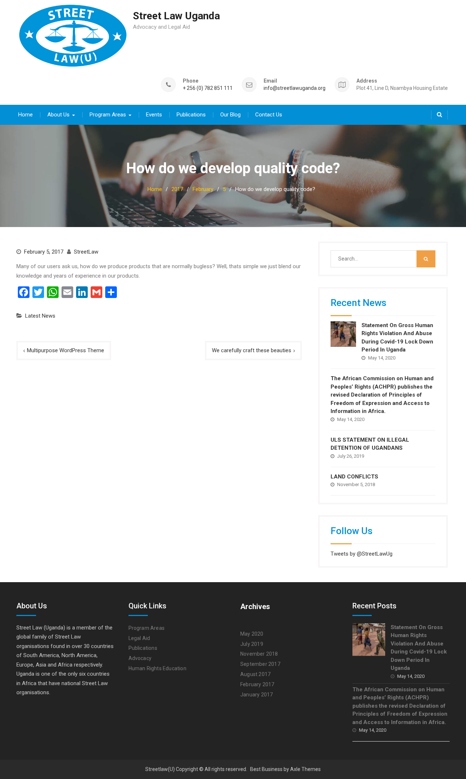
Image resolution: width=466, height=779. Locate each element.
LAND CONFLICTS (354, 476)
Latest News (40, 316)
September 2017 (260, 664)
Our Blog (230, 114)
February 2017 (257, 684)
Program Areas (108, 114)
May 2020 (252, 634)
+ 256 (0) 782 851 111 (208, 88)
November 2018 (259, 654)
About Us (58, 114)
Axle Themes (305, 769)
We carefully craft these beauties (251, 350)
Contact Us (268, 114)
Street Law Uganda (176, 16)
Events (154, 114)
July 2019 (251, 644)
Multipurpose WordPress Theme (65, 350)
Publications (191, 114)
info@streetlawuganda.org (294, 88)
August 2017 (255, 674)
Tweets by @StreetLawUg (361, 554)
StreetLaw (86, 252)
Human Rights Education (157, 668)
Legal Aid (139, 638)
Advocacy (140, 658)
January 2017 (256, 694)
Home (25, 114)
